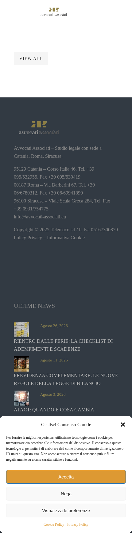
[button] (123, 424)
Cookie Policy (54, 524)
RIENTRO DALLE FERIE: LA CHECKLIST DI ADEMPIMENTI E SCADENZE (63, 345)
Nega (66, 493)
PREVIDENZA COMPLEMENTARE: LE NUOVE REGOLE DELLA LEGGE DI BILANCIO (66, 379)
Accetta (66, 476)
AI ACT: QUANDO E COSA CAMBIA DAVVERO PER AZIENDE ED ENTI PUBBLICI (65, 413)
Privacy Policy (77, 524)
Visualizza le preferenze (66, 510)
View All (31, 58)
